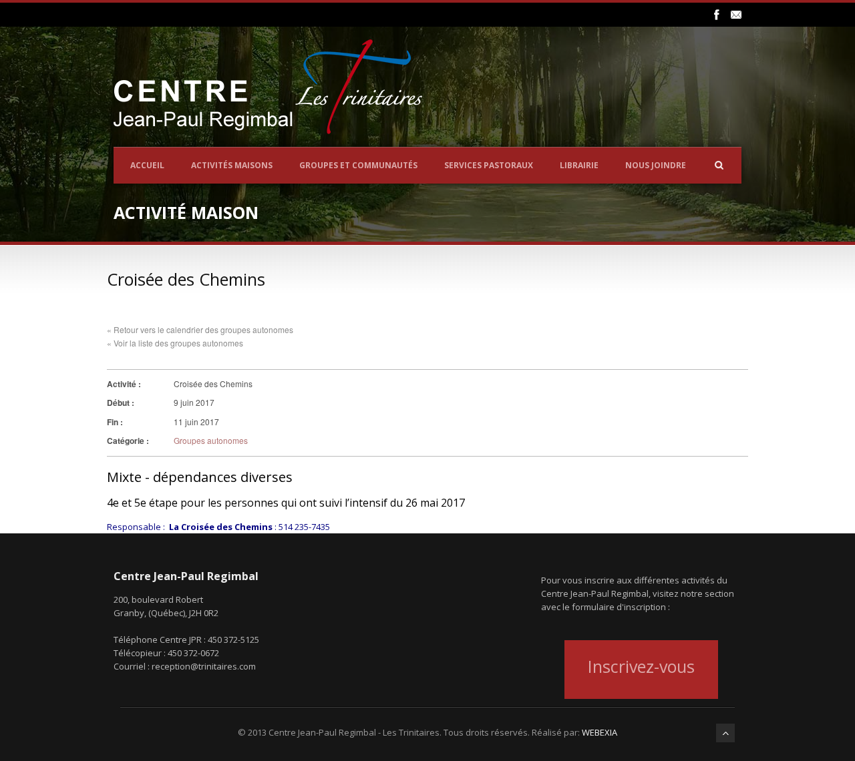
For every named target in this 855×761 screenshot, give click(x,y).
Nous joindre (655, 165)
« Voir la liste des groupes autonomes (175, 342)
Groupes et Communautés (358, 165)
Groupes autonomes (211, 440)
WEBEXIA (599, 732)
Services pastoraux (488, 165)
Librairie (579, 165)
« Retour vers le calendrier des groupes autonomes (200, 329)
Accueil (147, 165)
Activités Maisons (232, 165)
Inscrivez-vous (641, 666)
